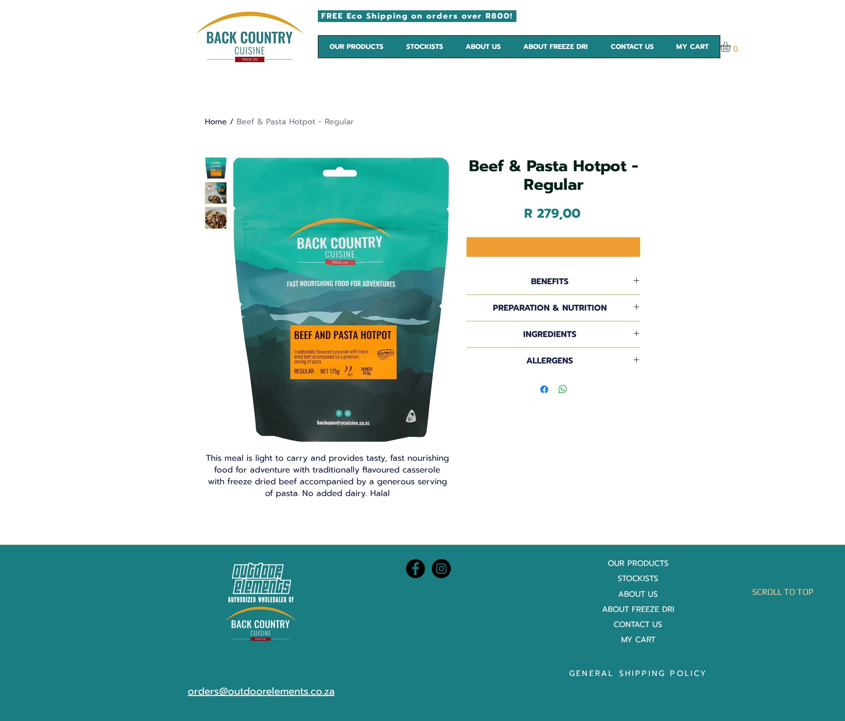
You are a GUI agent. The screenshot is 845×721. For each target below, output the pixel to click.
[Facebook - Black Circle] (415, 568)
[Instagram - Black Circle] (441, 568)
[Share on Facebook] (544, 389)
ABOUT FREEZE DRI (638, 609)
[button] (356, 47)
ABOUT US (638, 594)
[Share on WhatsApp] (563, 389)
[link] (731, 47)
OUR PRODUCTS (638, 563)
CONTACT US (638, 624)
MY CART (638, 639)
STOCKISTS (638, 578)
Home (216, 122)
